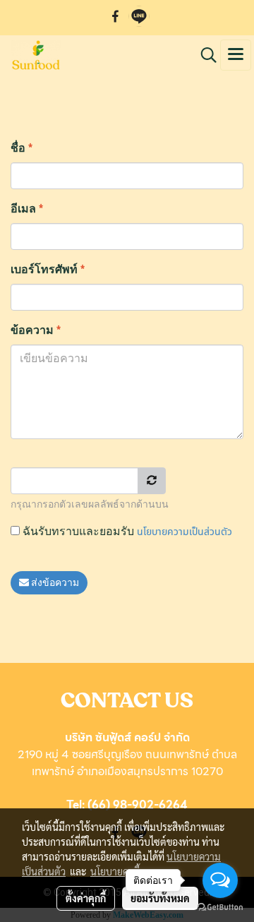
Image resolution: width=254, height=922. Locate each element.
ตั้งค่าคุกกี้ (86, 898)
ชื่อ (21, 148)
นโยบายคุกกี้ (115, 871)
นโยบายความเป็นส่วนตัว (184, 532)
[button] (204, 55)
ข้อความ (36, 330)
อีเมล (27, 209)
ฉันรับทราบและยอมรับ (126, 531)
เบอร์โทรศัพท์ (48, 269)
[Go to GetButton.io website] (220, 907)
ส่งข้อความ (54, 582)
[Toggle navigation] (235, 55)
